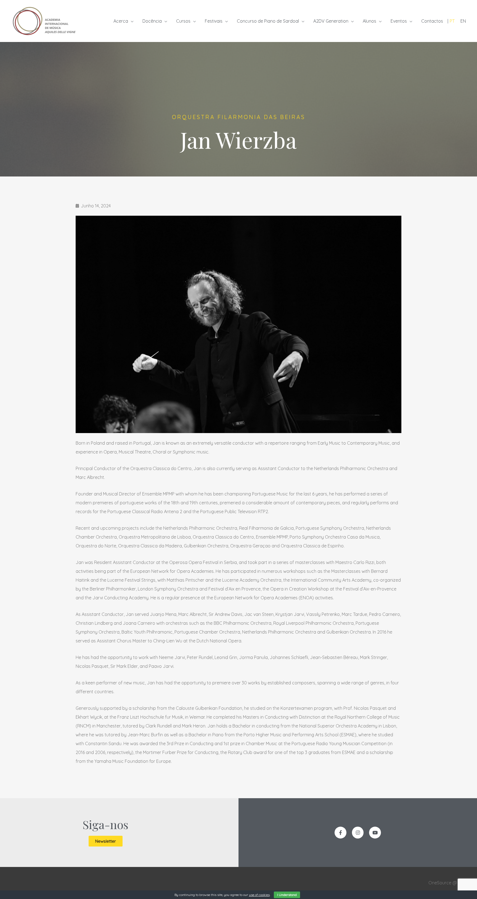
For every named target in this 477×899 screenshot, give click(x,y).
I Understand (287, 895)
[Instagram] (358, 833)
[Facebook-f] (340, 833)
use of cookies (259, 895)
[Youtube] (375, 833)
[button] (106, 841)
